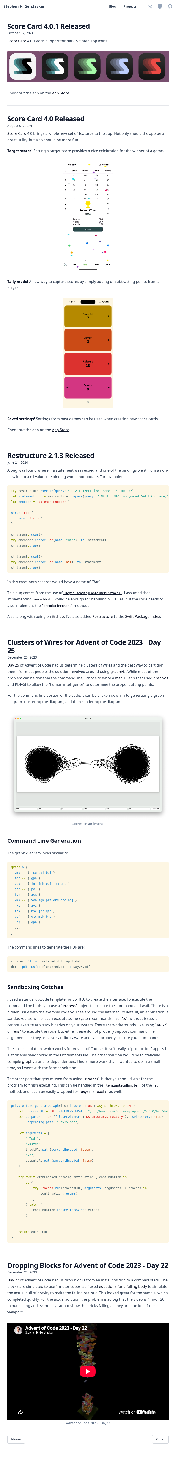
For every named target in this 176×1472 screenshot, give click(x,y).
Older (160, 1439)
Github (58, 616)
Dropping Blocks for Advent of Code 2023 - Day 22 (87, 1265)
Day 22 (13, 1280)
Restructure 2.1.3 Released (50, 455)
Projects (130, 6)
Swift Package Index (142, 616)
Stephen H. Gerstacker (24, 6)
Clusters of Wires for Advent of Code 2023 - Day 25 (84, 646)
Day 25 (13, 665)
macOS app (125, 677)
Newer (16, 1439)
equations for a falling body (123, 1286)
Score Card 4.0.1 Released (48, 26)
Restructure (102, 616)
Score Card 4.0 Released (45, 118)
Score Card (16, 40)
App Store (60, 93)
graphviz (118, 671)
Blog (112, 6)
